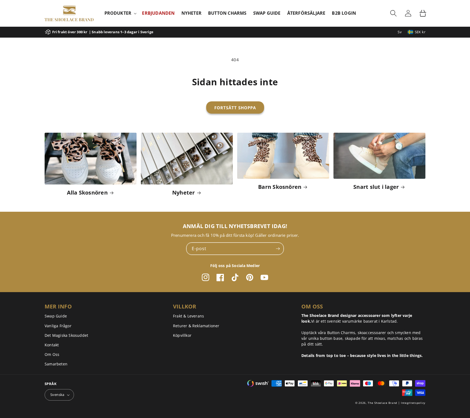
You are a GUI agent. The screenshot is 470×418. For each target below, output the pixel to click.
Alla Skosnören (87, 192)
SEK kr (420, 31)
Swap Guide (56, 316)
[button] (120, 13)
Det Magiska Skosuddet (66, 335)
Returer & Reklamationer (196, 325)
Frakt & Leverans (188, 316)
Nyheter (183, 192)
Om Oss (52, 354)
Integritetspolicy (413, 403)
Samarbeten (56, 363)
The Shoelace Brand (382, 403)
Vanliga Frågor (58, 325)
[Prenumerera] (278, 248)
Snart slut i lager (376, 186)
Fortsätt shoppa (235, 107)
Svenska (57, 394)
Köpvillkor (182, 335)
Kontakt (52, 344)
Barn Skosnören (279, 186)
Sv (400, 31)
